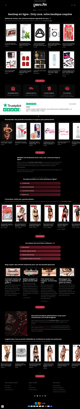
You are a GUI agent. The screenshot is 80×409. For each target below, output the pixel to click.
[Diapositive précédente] (34, 116)
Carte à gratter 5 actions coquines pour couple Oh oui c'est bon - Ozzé (7, 225)
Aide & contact (32, 387)
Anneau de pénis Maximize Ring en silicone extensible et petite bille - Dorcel (54, 44)
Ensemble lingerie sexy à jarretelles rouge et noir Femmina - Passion (63, 225)
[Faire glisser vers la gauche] (37, 149)
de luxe (48, 326)
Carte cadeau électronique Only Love (40, 71)
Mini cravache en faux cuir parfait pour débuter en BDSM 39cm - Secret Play (21, 225)
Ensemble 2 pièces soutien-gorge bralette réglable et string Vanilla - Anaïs (35, 225)
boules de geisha (47, 327)
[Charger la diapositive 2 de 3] (38, 116)
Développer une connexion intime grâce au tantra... (65, 281)
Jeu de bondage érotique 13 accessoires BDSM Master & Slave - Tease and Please (68, 71)
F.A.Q (30, 385)
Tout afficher (40, 80)
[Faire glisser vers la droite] (42, 149)
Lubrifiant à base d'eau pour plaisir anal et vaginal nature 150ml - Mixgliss (54, 71)
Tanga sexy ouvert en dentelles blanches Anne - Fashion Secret (20, 364)
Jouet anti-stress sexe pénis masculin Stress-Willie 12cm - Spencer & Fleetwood (68, 44)
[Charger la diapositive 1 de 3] (37, 116)
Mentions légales (56, 385)
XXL (45, 326)
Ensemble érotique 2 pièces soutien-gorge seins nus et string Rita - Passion (64, 364)
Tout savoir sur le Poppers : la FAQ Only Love (49, 281)
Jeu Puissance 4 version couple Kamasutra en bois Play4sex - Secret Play (49, 142)
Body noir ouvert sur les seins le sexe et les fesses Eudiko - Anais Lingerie (6, 364)
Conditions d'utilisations (58, 387)
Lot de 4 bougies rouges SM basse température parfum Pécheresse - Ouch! (25, 71)
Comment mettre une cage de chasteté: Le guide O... (13, 281)
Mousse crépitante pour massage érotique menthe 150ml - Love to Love (25, 44)
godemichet (36, 326)
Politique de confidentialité (59, 389)
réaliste (42, 326)
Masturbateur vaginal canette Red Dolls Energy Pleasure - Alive (34, 142)
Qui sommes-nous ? (9, 389)
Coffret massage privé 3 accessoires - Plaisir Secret (11, 44)
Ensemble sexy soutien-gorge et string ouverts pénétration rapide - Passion (48, 365)
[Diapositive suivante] (43, 116)
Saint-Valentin (8, 387)
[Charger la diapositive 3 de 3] (40, 116)
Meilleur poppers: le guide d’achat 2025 (30, 280)
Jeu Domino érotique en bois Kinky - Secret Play (64, 142)
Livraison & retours (33, 389)
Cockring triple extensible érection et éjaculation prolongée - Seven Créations (40, 44)
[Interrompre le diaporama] (46, 116)
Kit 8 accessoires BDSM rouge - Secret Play (10, 71)
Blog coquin (7, 385)
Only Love (41, 408)
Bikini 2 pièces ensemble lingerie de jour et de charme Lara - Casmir (48, 225)
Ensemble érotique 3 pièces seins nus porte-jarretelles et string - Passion (35, 364)
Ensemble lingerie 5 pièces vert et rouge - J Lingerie (6, 142)
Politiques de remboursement (59, 391)
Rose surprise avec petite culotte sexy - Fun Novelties (21, 142)
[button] (6, 5)
